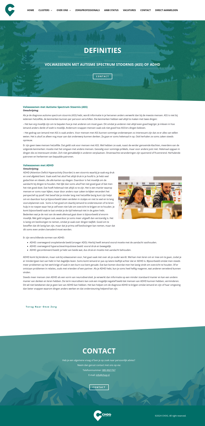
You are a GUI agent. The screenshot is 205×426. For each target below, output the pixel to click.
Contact (145, 10)
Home (30, 10)
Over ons (62, 10)
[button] (50, 10)
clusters (43, 10)
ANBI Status (111, 10)
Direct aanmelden (166, 10)
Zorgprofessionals (87, 10)
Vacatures (129, 10)
